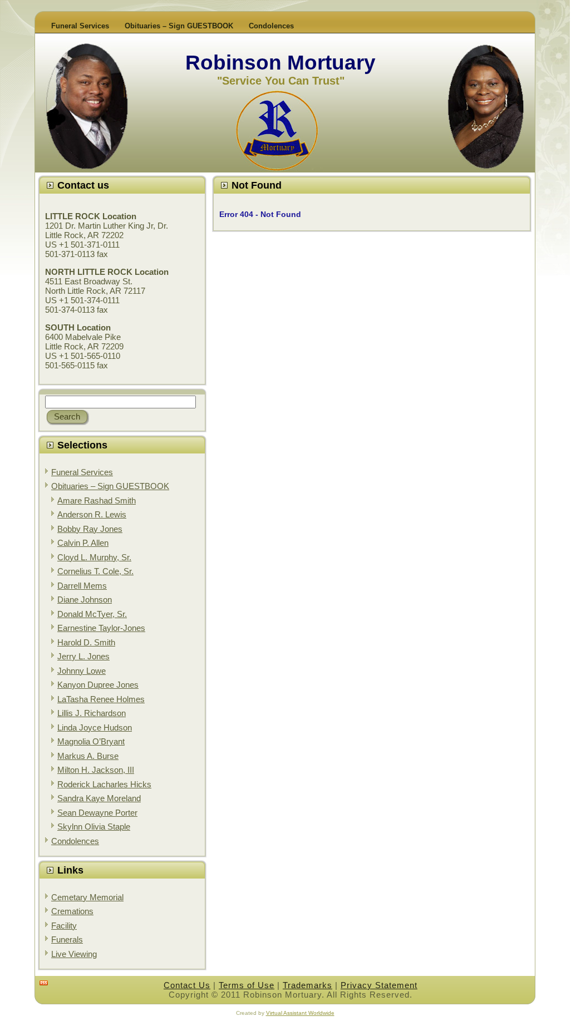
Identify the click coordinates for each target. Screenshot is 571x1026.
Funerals (67, 939)
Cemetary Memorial (87, 897)
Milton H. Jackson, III (95, 770)
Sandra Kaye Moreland (99, 798)
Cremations (72, 911)
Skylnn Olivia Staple (93, 826)
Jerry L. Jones (83, 656)
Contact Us (187, 985)
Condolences (75, 841)
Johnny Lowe (81, 670)
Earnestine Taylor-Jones (101, 628)
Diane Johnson (84, 599)
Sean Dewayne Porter (97, 812)
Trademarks (307, 985)
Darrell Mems (82, 585)
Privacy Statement (379, 985)
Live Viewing (74, 954)
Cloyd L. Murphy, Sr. (94, 557)
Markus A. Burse (88, 756)
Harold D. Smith (86, 642)
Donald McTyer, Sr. (92, 614)
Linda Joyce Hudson (94, 727)
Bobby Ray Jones (89, 529)
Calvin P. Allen (83, 542)
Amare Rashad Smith (96, 500)
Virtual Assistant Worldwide (300, 1013)
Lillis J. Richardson (91, 713)
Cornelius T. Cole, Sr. (95, 571)
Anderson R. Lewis (91, 514)
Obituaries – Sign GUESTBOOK (110, 486)
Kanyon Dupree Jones (98, 684)
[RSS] (44, 982)
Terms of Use (246, 985)
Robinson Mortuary (280, 62)
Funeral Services (82, 472)
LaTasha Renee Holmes (101, 699)
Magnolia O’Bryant (91, 741)
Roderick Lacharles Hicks (104, 784)
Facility (64, 925)
